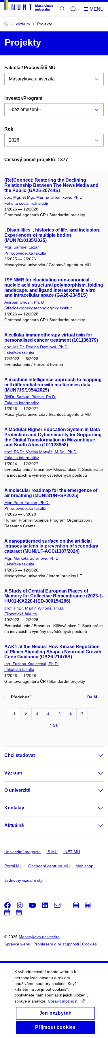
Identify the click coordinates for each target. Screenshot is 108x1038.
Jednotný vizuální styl (23, 880)
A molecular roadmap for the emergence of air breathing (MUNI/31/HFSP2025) (50, 493)
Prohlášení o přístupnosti (56, 944)
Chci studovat (19, 755)
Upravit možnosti (63, 1001)
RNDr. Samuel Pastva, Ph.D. (30, 396)
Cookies (89, 944)
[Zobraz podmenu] (94, 755)
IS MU (52, 851)
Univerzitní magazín (22, 851)
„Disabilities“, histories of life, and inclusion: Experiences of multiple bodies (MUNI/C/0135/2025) (52, 235)
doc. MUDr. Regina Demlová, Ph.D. (36, 347)
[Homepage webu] (28, 6)
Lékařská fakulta (19, 353)
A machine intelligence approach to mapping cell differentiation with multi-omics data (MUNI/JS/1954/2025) (53, 384)
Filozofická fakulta (20, 614)
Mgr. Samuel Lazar (21, 247)
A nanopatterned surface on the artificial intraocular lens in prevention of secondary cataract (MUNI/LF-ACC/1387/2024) (51, 546)
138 (54, 725)
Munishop (84, 866)
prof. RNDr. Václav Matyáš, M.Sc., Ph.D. (40, 452)
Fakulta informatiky (21, 402)
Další (92, 697)
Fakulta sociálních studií (26, 203)
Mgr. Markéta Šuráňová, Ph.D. (32, 558)
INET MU (71, 851)
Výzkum (13, 772)
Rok (8, 129)
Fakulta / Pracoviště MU (30, 67)
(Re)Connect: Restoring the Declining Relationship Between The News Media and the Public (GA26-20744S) (51, 185)
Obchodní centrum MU (49, 866)
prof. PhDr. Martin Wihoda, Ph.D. (34, 608)
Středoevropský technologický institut (38, 308)
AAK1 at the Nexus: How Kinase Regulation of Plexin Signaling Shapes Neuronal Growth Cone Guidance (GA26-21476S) (52, 651)
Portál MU (13, 866)
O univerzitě (17, 790)
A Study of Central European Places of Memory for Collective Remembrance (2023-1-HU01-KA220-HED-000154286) (53, 596)
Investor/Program (23, 98)
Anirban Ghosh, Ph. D (24, 302)
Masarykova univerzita (39, 936)
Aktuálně (14, 825)
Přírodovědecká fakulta (25, 253)
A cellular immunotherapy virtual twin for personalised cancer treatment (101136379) (51, 337)
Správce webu (17, 944)
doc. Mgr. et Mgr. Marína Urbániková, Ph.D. (44, 197)
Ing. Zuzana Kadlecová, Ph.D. (31, 663)
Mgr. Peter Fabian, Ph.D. (27, 502)
